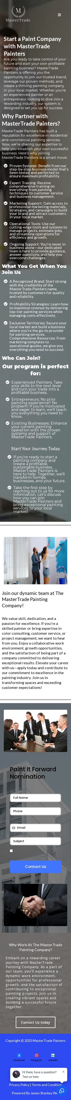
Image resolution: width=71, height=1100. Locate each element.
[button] (59, 15)
